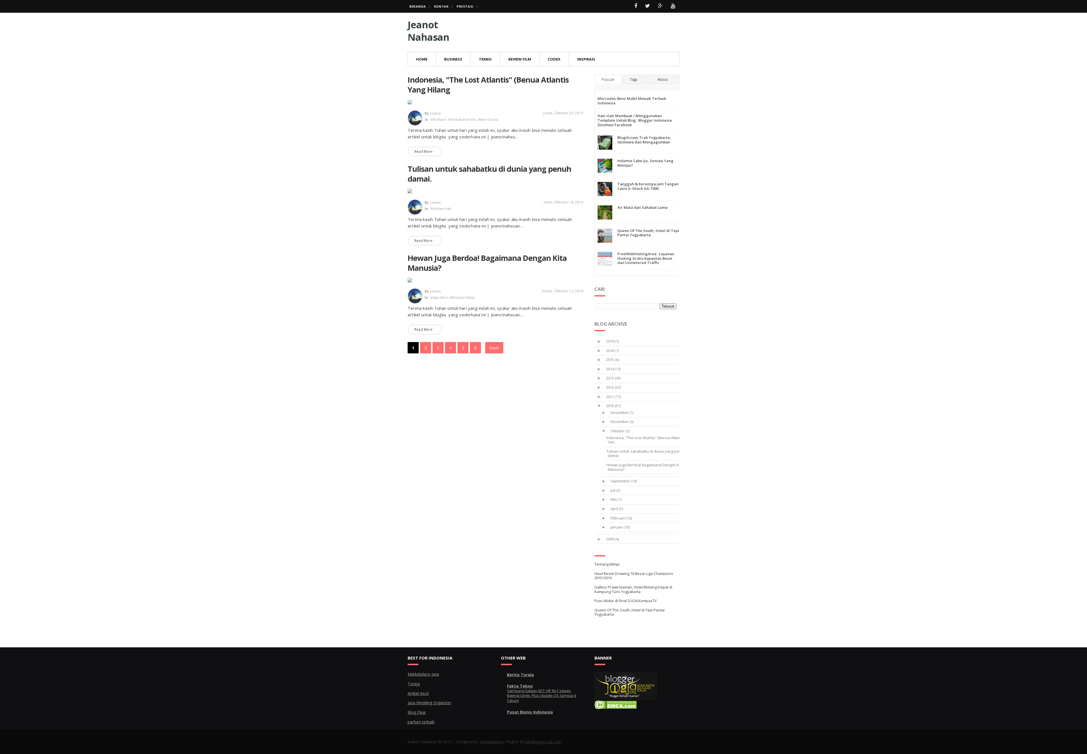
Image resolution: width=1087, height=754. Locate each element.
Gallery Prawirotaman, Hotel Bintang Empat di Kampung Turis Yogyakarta (633, 589)
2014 (610, 368)
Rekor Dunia (488, 119)
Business (453, 59)
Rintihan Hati (441, 208)
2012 (610, 387)
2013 (610, 378)
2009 (610, 539)
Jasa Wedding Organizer (429, 702)
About (662, 79)
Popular (608, 79)
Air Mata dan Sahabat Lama (642, 207)
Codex (554, 59)
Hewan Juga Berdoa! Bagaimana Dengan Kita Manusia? (487, 263)
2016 (610, 350)
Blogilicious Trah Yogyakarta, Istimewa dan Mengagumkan (644, 140)
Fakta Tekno (520, 686)
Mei (614, 499)
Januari (617, 527)
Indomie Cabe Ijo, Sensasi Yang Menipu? (645, 163)
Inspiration (439, 297)
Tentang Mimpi (607, 564)
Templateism (491, 741)
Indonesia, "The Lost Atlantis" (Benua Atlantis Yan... (645, 440)
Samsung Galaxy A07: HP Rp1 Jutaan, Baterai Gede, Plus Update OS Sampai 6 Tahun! (541, 695)
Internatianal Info (462, 119)
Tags (633, 79)
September (620, 481)
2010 (610, 405)
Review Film (519, 59)
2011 (610, 396)
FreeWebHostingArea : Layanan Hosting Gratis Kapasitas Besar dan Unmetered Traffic (645, 258)
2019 (610, 341)
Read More (423, 151)
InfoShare (438, 119)
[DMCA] (615, 707)
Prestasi (465, 6)
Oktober (618, 430)
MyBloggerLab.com (544, 741)
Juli (613, 490)
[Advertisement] (576, 31)
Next (494, 348)
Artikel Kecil (418, 693)
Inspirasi (586, 59)
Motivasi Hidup (462, 297)
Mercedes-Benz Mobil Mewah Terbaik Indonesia (632, 101)
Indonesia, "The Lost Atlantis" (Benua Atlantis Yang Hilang (488, 84)
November (620, 421)
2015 (610, 359)
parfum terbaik (421, 722)
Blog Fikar (417, 712)
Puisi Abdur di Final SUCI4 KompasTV (625, 600)
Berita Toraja (520, 674)
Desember (620, 412)
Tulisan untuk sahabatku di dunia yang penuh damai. (489, 174)
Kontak (441, 6)
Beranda (417, 6)
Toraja (414, 683)
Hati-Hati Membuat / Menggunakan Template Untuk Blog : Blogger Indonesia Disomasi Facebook (635, 120)
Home (421, 59)
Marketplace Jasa (423, 674)
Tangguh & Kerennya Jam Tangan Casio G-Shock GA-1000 (648, 186)
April (614, 508)
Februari (618, 518)
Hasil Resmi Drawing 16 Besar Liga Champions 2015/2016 (633, 576)
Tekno (485, 59)
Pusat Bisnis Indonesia (530, 712)
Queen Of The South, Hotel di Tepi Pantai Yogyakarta (648, 233)
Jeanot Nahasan (428, 31)
